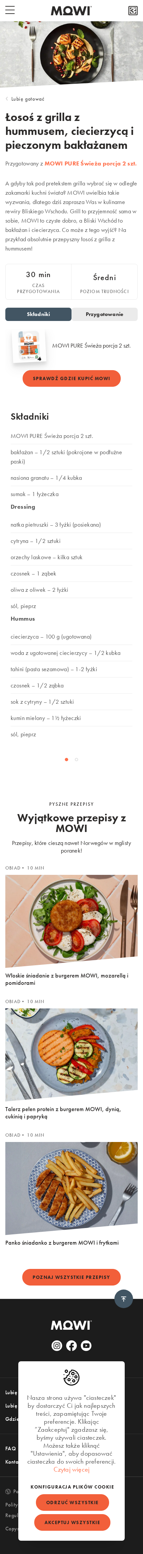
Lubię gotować (28, 98)
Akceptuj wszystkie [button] (72, 1522)
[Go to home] (71, 10)
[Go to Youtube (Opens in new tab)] (86, 1345)
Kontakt (13, 1461)
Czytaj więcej (72, 1469)
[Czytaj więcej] (133, 10)
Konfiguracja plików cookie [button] (72, 1487)
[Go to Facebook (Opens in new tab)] (71, 1345)
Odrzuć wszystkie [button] (72, 1502)
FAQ (10, 1448)
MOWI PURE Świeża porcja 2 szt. (91, 163)
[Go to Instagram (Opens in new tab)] (57, 1345)
